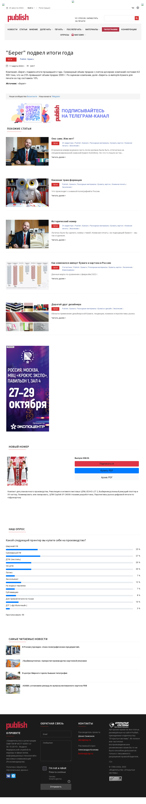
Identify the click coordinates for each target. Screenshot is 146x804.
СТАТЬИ (23, 29)
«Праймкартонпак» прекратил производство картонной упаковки (54, 661)
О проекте (13, 733)
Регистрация (44, 8)
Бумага (31, 59)
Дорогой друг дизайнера (66, 304)
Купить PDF (107, 470)
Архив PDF (107, 477)
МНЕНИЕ (33, 29)
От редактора (67, 143)
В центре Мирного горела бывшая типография (44, 673)
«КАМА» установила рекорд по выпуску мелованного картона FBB (54, 686)
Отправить (56, 786)
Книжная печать (119, 184)
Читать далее (58, 157)
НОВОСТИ (12, 29)
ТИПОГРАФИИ (110, 29)
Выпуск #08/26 (82, 458)
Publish (23, 59)
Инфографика (68, 270)
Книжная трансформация (66, 180)
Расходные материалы (99, 143)
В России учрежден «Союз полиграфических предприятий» (51, 647)
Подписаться (107, 463)
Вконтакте (32, 96)
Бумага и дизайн (105, 309)
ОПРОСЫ (64, 35)
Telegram (56, 96)
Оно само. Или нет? (62, 138)
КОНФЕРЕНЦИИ (129, 29)
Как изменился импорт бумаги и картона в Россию (81, 262)
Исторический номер (64, 221)
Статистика (67, 267)
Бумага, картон (116, 143)
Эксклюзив (74, 146)
